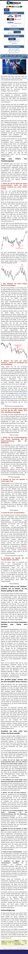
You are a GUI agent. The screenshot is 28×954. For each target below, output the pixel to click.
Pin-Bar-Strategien (15, 170)
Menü (6, 10)
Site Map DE (25, 947)
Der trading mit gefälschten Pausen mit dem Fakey (8, 943)
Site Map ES (19, 947)
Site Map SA (22, 949)
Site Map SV (11, 949)
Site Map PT (16, 949)
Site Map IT (5, 949)
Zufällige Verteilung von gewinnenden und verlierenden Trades (20, 942)
